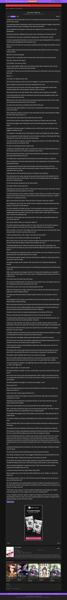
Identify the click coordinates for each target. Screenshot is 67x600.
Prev (8, 16)
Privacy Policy (10, 593)
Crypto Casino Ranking (56, 593)
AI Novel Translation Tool (30, 593)
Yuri (30, 552)
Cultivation (23, 552)
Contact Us (20, 593)
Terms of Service (15, 593)
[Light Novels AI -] (6, 1)
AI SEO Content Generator (39, 593)
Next (17, 16)
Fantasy (27, 552)
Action (16, 552)
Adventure (19, 552)
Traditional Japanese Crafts (48, 593)
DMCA (24, 593)
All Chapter (13, 16)
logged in (11, 588)
